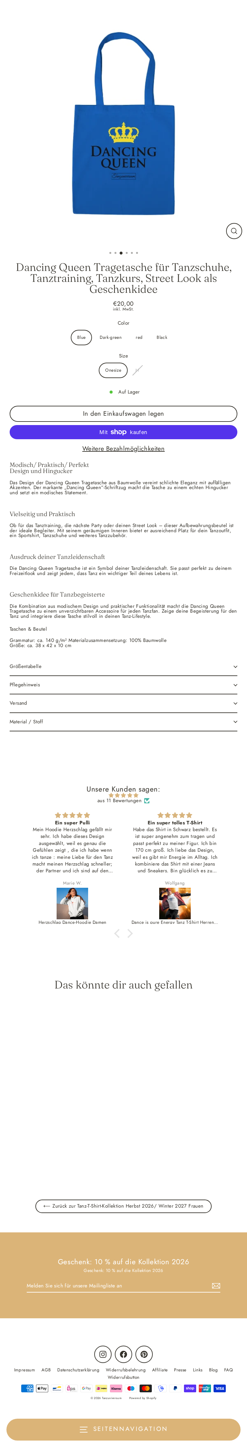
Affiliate (160, 1370)
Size (123, 356)
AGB (46, 1370)
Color (124, 323)
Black (162, 337)
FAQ (228, 1370)
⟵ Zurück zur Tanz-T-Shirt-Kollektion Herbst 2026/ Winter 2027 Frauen (123, 1206)
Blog (213, 1370)
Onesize (113, 370)
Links (198, 1370)
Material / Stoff (26, 721)
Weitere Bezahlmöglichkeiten (123, 449)
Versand (18, 703)
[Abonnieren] (215, 1286)
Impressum (24, 1370)
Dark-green (111, 337)
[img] (123, 795)
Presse (180, 1370)
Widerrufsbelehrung (126, 1370)
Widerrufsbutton (124, 1377)
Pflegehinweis (25, 684)
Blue (81, 337)
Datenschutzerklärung (78, 1370)
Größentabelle (25, 666)
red (139, 337)
